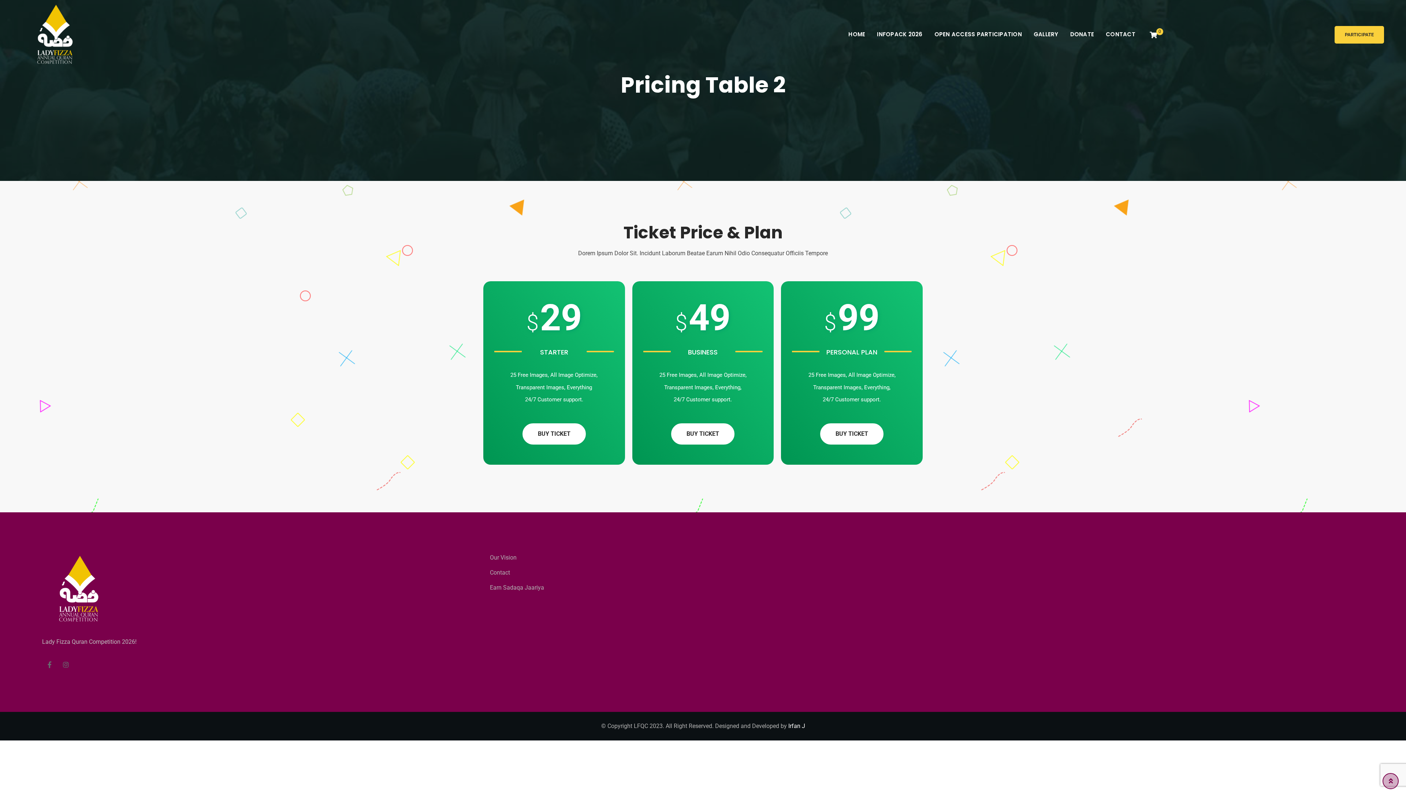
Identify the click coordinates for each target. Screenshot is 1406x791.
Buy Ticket (554, 433)
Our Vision (503, 557)
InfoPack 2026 (899, 34)
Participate (1359, 34)
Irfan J (796, 726)
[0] (1153, 35)
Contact (1120, 34)
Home (856, 34)
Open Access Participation (978, 34)
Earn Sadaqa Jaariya (517, 587)
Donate (1082, 34)
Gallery (1046, 34)
